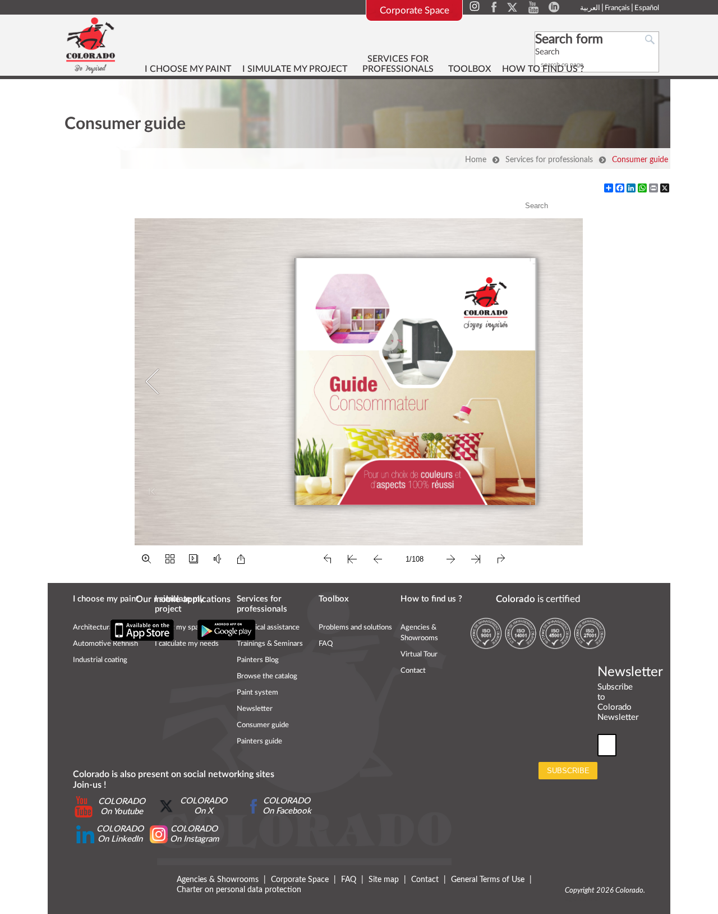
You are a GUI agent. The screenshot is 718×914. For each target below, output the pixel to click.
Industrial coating (100, 660)
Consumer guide (640, 160)
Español (646, 8)
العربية (590, 8)
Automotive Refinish (105, 643)
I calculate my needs (187, 643)
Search (547, 52)
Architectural (93, 627)
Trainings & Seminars (270, 643)
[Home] (90, 45)
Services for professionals (549, 160)
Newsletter (255, 709)
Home (475, 160)
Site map (384, 880)
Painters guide (259, 741)
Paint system (257, 692)
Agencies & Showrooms (218, 880)
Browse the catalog (267, 676)
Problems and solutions (355, 627)
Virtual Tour (419, 654)
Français (617, 8)
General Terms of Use (487, 880)
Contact (413, 670)
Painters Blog (258, 660)
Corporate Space (414, 10)
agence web (582, 898)
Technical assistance (268, 627)
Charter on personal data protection (239, 890)
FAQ (326, 643)
